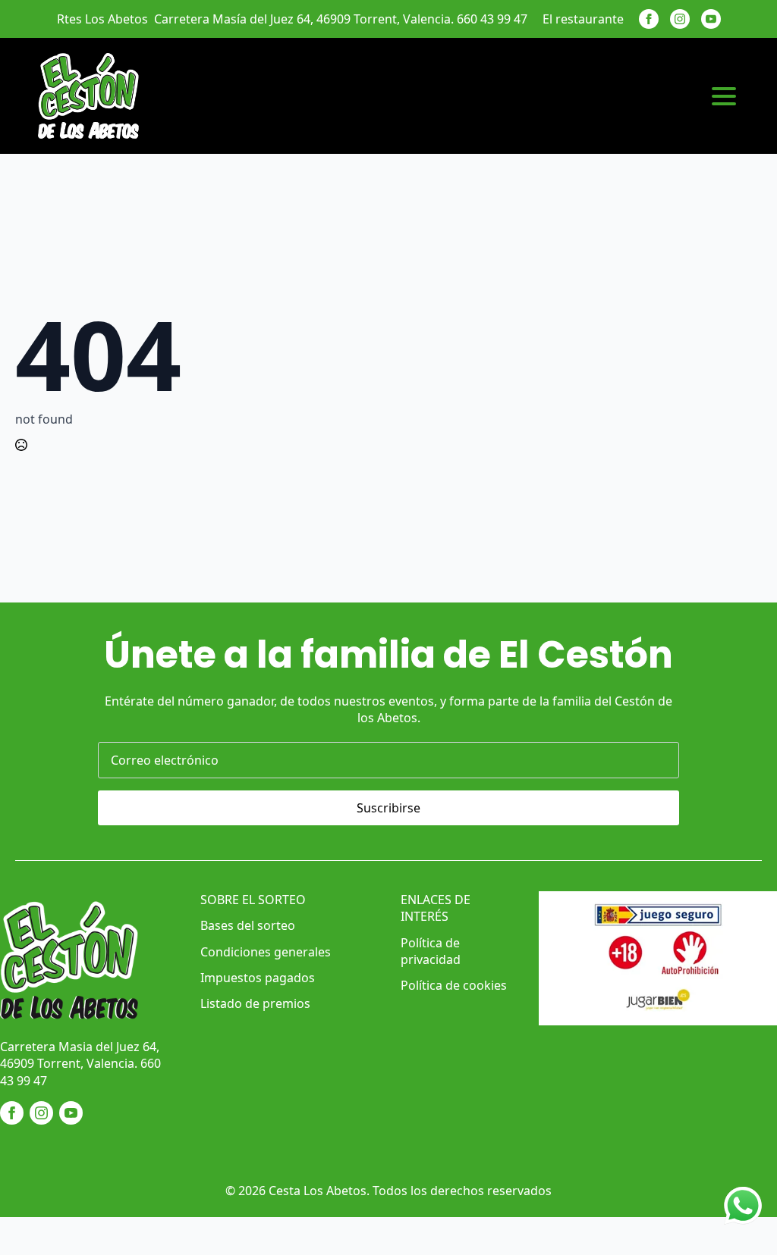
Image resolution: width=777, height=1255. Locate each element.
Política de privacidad (431, 951)
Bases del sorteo (247, 925)
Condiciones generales (265, 952)
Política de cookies (454, 985)
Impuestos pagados (257, 977)
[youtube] (711, 19)
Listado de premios (255, 1003)
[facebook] (649, 19)
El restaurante (583, 19)
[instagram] (680, 19)
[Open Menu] (724, 96)
